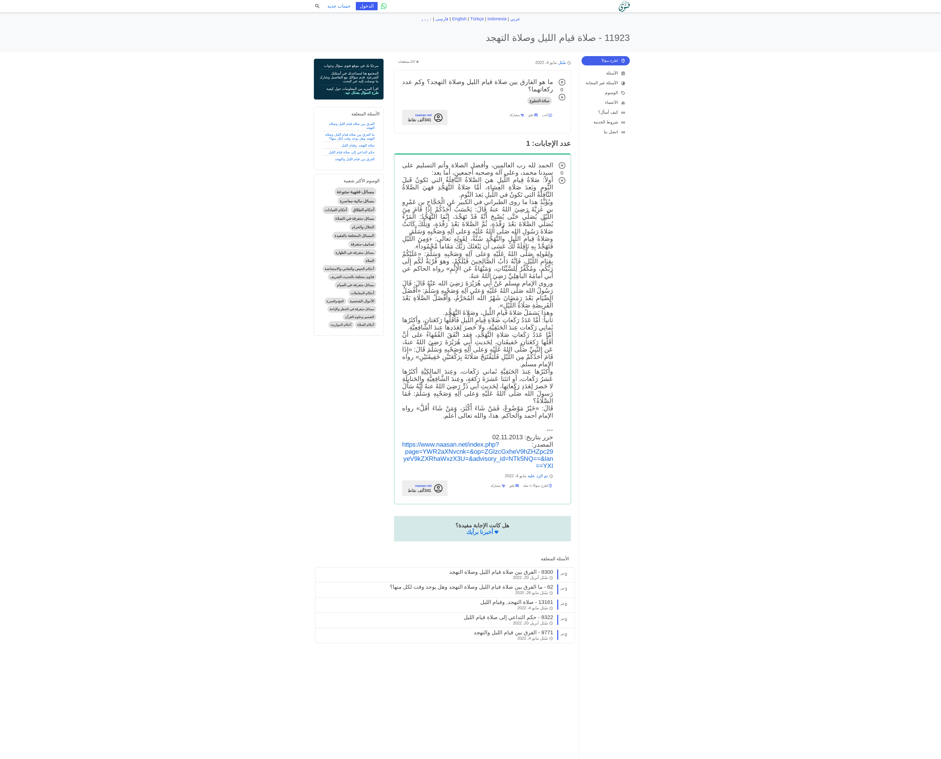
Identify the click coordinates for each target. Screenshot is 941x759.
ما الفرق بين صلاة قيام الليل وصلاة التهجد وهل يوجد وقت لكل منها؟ (350, 136)
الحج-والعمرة (335, 301)
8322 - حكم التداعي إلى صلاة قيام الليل (508, 617)
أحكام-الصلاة (365, 325)
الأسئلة (612, 73)
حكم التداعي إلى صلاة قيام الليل (352, 152)
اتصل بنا (611, 132)
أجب (545, 115)
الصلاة (370, 261)
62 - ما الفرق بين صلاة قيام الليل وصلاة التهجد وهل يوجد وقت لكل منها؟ (471, 587)
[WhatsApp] (384, 6)
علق (531, 115)
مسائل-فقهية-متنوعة (355, 191)
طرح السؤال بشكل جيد (362, 93)
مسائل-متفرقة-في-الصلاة (354, 218)
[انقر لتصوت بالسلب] (562, 97)
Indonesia (497, 18)
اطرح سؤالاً (610, 60)
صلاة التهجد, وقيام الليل (358, 145)
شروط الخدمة (606, 122)
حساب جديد (339, 6)
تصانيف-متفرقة (362, 244)
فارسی (441, 18)
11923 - (558, 37)
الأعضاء (611, 102)
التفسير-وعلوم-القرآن (359, 317)
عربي (515, 18)
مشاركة (514, 115)
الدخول (367, 6)
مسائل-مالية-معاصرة (357, 201)
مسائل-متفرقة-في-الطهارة (354, 253)
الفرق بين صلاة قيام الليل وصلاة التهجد (352, 126)
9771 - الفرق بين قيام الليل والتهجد (513, 632)
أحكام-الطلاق (363, 210)
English (459, 18)
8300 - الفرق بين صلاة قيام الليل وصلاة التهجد (501, 572)
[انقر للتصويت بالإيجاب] (562, 82)
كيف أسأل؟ (608, 112)
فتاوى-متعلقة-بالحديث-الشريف (352, 277)
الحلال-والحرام (363, 227)
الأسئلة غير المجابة (602, 83)
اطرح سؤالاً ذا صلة (535, 486)
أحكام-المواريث (341, 325)
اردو (426, 18)
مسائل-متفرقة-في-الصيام (355, 285)
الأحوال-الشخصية (362, 301)
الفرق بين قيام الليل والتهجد (355, 159)
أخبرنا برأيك (479, 532)
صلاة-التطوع (540, 101)
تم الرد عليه (538, 476)
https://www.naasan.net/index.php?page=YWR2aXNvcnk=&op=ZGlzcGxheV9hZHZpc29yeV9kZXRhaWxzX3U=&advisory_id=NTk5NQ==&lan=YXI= (477, 455)
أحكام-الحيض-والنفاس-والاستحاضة (349, 269)
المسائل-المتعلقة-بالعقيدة (354, 235)
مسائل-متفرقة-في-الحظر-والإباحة (352, 309)
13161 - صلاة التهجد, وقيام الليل (516, 602)
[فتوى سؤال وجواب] (624, 6)
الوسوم (611, 92)
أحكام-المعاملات (362, 293)
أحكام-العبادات (336, 210)
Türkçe (477, 18)
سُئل (562, 62)
